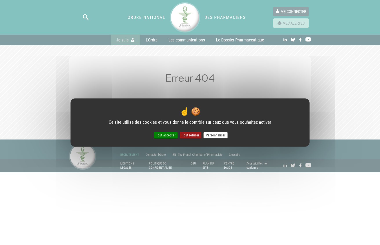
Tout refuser (190, 135)
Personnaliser (215, 135)
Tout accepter (165, 135)
